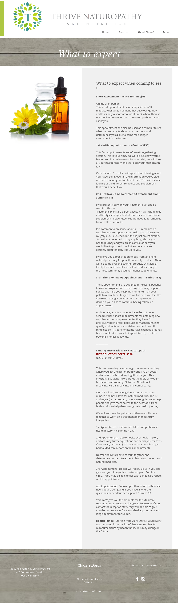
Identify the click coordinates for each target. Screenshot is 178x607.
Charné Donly (90, 565)
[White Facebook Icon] (137, 578)
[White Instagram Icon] (143, 578)
